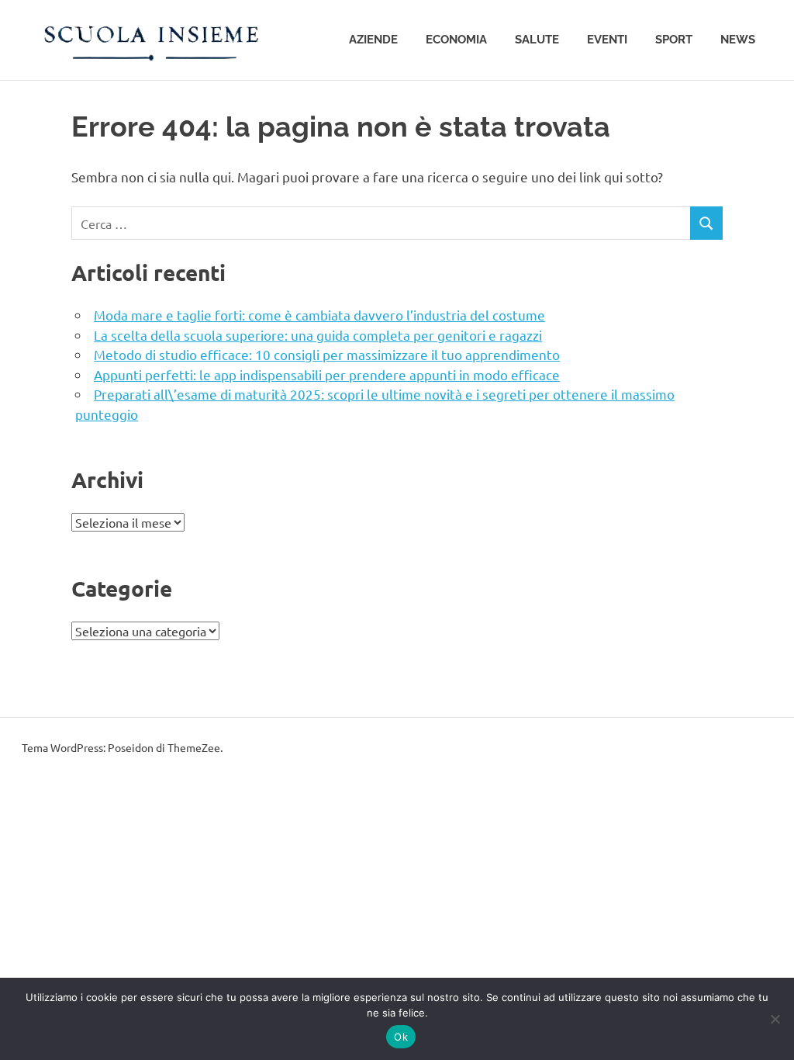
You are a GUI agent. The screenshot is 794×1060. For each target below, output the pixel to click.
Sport (673, 40)
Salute (537, 40)
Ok (401, 1037)
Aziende (373, 40)
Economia (456, 40)
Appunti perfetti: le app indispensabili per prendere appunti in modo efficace (327, 374)
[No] (774, 1019)
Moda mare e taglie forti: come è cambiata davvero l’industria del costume (319, 315)
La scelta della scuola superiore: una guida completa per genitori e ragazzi (318, 335)
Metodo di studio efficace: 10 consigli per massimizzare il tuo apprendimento (327, 354)
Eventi (607, 40)
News (737, 40)
